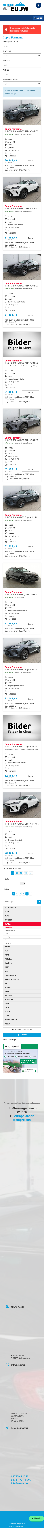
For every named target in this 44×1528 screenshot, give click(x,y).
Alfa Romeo (10, 908)
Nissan (8, 987)
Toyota (8, 1016)
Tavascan (8, 940)
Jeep (7, 967)
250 (31, 873)
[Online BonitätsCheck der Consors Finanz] (20, 1058)
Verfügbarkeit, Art (10, 42)
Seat (7, 1004)
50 (21, 873)
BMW (7, 916)
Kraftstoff (7, 51)
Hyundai (8, 963)
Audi (7, 912)
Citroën (8, 920)
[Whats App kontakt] (36, 1519)
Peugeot (9, 995)
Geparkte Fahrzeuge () (23, 1029)
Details (30, 161)
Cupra (8, 924)
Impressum (21, 1524)
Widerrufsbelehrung (15, 1526)
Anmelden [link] (23, 1035)
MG (6, 983)
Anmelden (12, 1524)
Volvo (8, 1024)
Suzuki (8, 1012)
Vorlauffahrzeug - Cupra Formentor (22, 368)
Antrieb (6, 70)
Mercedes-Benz (12, 979)
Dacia (7, 947)
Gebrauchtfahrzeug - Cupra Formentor (22, 598)
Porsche (9, 999)
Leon (6, 934)
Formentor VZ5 (10, 930)
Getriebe (6, 60)
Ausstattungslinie (10, 79)
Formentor (8, 927)
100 (25, 873)
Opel (7, 991)
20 (17, 873)
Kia (6, 971)
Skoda (8, 1008)
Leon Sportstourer (11, 937)
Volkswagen (11, 1020)
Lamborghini (11, 975)
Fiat (7, 951)
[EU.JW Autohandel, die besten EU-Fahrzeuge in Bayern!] (16, 7)
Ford (7, 955)
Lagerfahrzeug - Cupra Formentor (22, 136)
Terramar (8, 943)
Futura (8, 959)
